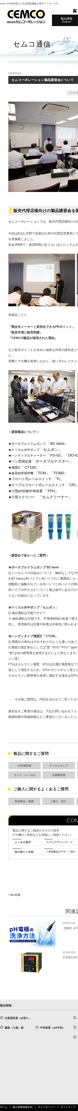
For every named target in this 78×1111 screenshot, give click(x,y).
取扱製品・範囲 (24, 801)
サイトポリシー (46, 1107)
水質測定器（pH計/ (18, 1018)
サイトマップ (68, 1107)
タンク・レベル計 (24, 775)
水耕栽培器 (59, 775)
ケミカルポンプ (58, 765)
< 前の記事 (14, 894)
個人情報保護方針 (23, 1107)
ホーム (3, 1107)
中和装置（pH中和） (52, 1027)
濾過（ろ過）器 (14, 1027)
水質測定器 (24, 765)
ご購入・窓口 (58, 801)
